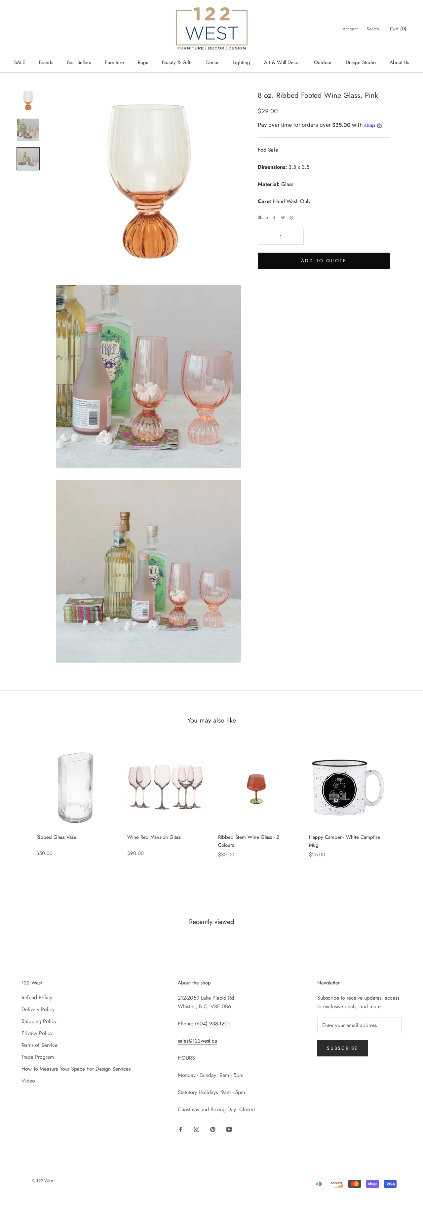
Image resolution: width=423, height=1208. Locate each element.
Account (350, 29)
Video (28, 1080)
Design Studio (361, 62)
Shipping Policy (39, 1021)
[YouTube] (229, 1128)
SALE (19, 62)
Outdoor (323, 62)
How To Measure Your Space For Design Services (76, 1069)
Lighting (241, 62)
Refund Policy (36, 997)
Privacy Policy (37, 1033)
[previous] (20, 799)
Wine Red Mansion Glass (154, 837)
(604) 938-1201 (212, 1023)
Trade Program (37, 1057)
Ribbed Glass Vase (56, 837)
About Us (399, 62)
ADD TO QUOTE (324, 261)
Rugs (143, 62)
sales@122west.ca (197, 1041)
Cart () (398, 28)
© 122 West (42, 1181)
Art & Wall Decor (282, 62)
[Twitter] (283, 218)
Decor (212, 62)
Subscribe (342, 1048)
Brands (46, 62)
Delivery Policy (38, 1009)
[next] (402, 799)
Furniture (114, 62)
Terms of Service (39, 1045)
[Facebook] (274, 218)
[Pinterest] (291, 218)
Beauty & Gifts (177, 62)
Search (373, 29)
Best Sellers (79, 62)
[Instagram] (196, 1128)
